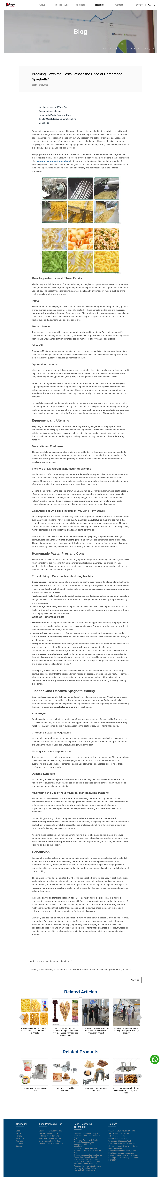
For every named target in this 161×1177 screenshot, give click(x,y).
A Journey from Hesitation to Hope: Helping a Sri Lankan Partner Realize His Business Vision (87, 1168)
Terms (18, 1133)
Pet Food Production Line (49, 1136)
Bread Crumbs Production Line (51, 1143)
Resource (99, 5)
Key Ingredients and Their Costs (54, 107)
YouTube (19, 1141)
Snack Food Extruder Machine (51, 1131)
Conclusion (44, 123)
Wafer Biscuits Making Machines (65, 1089)
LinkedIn (19, 1143)
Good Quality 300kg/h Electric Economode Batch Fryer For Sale (126, 1090)
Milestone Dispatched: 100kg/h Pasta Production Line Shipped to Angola (34, 1030)
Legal (18, 1131)
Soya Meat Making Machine (50, 1141)
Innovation (80, 5)
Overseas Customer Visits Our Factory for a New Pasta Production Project (95, 1030)
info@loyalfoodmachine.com (125, 1143)
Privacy (19, 1136)
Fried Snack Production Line (50, 1138)
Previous (21, 1017)
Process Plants (61, 5)
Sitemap (19, 1146)
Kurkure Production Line (48, 1133)
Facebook (20, 1138)
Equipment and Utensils (50, 111)
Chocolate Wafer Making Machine (96, 1089)
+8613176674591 (118, 1136)
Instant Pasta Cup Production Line (35, 1089)
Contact (119, 5)
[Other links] (155, 5)
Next (139, 1017)
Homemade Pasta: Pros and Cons (55, 115)
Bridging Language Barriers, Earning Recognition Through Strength (126, 1030)
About (42, 5)
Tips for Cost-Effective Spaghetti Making (57, 119)
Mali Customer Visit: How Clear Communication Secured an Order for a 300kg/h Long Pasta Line (87, 1161)
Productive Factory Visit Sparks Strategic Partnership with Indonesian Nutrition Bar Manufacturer (65, 1031)
